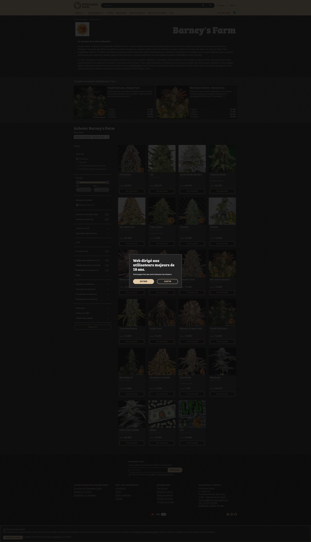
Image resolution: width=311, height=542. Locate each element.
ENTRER (143, 281)
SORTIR (167, 281)
